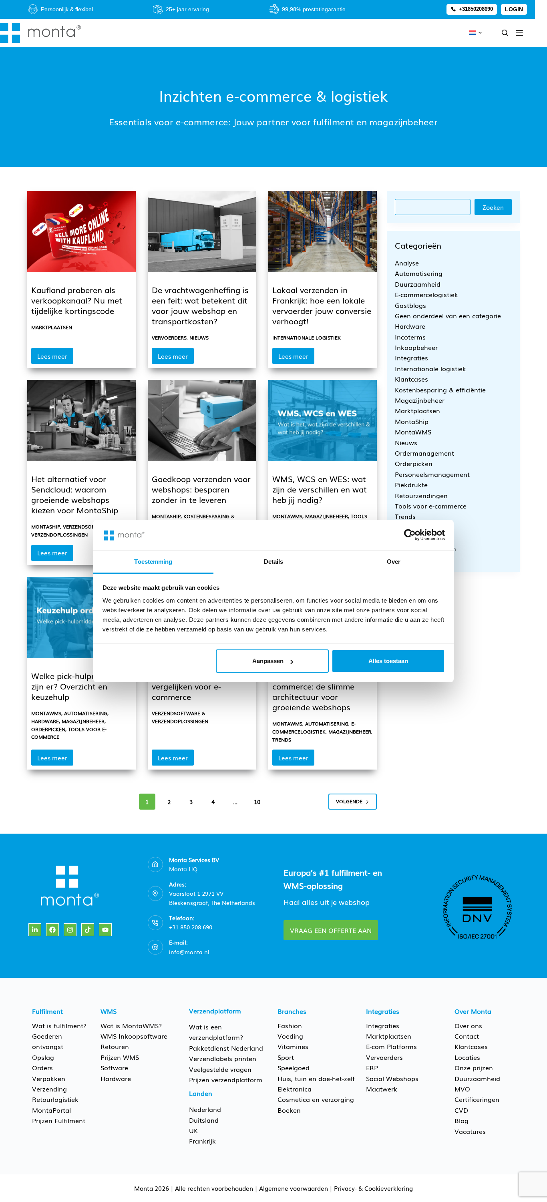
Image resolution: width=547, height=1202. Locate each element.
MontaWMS (287, 516)
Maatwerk (381, 1088)
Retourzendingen (421, 495)
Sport (286, 1057)
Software (114, 1067)
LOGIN (514, 9)
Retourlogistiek (55, 1099)
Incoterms (410, 337)
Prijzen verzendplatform (225, 1079)
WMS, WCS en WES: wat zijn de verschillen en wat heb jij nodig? (319, 488)
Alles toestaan (388, 660)
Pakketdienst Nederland (226, 1048)
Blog (461, 1120)
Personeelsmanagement (432, 474)
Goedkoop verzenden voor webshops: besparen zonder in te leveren (201, 488)
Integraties (411, 357)
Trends (281, 739)
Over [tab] (393, 561)
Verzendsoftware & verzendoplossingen (74, 530)
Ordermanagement (424, 453)
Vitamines (293, 1046)
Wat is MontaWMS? (131, 1025)
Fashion (290, 1025)
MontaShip (45, 526)
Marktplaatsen (51, 327)
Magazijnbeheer (326, 516)
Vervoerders (169, 337)
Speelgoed (294, 1067)
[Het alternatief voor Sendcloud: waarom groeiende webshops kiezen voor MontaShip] (81, 420)
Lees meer (55, 358)
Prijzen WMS (120, 1057)
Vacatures (470, 1131)
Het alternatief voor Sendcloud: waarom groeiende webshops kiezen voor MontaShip (74, 494)
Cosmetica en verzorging (316, 1099)
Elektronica (295, 1088)
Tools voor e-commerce (431, 506)
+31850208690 (476, 9)
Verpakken (48, 1078)
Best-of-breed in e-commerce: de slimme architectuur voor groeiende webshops (313, 691)
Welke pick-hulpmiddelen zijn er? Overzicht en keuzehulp (78, 685)
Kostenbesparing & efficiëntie (440, 389)
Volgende (349, 801)
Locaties (467, 1057)
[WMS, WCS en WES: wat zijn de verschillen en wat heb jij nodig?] (322, 420)
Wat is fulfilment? (59, 1025)
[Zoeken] (505, 33)
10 (257, 802)
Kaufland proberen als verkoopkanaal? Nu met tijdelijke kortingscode (76, 299)
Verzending (49, 1088)
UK (193, 1130)
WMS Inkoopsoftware (134, 1036)
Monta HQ (183, 869)
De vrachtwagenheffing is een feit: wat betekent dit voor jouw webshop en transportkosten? (200, 305)
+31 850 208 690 (190, 927)
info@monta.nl (189, 952)
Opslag (43, 1057)
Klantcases (411, 379)
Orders (42, 1067)
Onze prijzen (473, 1067)
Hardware (45, 721)
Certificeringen (476, 1099)
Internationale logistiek (306, 337)
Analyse (407, 262)
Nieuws (199, 337)
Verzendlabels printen (222, 1058)
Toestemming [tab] (153, 561)
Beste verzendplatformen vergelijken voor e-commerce (199, 685)
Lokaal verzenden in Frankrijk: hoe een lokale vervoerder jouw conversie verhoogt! (321, 305)
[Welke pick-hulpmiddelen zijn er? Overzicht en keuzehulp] (81, 617)
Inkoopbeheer (416, 347)
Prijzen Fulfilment (58, 1120)
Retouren (115, 1046)
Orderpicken (48, 729)
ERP (372, 1067)
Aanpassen (268, 660)
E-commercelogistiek (314, 727)
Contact (466, 1036)
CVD (461, 1110)
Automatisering (85, 713)
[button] (475, 32)
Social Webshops (392, 1078)
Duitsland (204, 1120)
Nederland (205, 1109)
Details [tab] (274, 561)
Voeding (290, 1036)
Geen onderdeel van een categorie (448, 315)
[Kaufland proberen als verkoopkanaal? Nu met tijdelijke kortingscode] (81, 231)
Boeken (289, 1110)
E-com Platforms (391, 1046)
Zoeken (493, 207)
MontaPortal (51, 1110)
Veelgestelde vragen (220, 1069)
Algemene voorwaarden (293, 1188)
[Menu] (519, 32)
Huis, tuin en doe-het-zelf (316, 1078)
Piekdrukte (411, 484)
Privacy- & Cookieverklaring (373, 1188)
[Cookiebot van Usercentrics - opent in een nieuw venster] (410, 535)
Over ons (468, 1025)
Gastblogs (410, 305)
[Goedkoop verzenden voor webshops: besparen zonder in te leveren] (202, 420)
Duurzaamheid (417, 284)
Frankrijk (202, 1141)
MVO (462, 1088)
